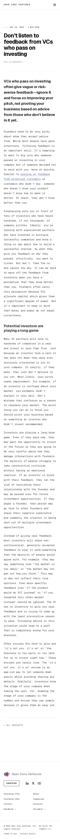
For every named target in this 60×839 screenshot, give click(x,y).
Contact (8, 804)
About (36, 794)
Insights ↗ (39, 809)
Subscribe (11, 783)
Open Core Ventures (17, 4)
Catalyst (38, 804)
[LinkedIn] (27, 783)
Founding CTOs (12, 794)
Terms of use (10, 833)
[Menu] (54, 5)
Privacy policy (27, 833)
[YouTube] (39, 783)
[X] (33, 783)
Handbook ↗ (10, 809)
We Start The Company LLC (45, 827)
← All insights (13, 725)
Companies (38, 799)
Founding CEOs (12, 799)
